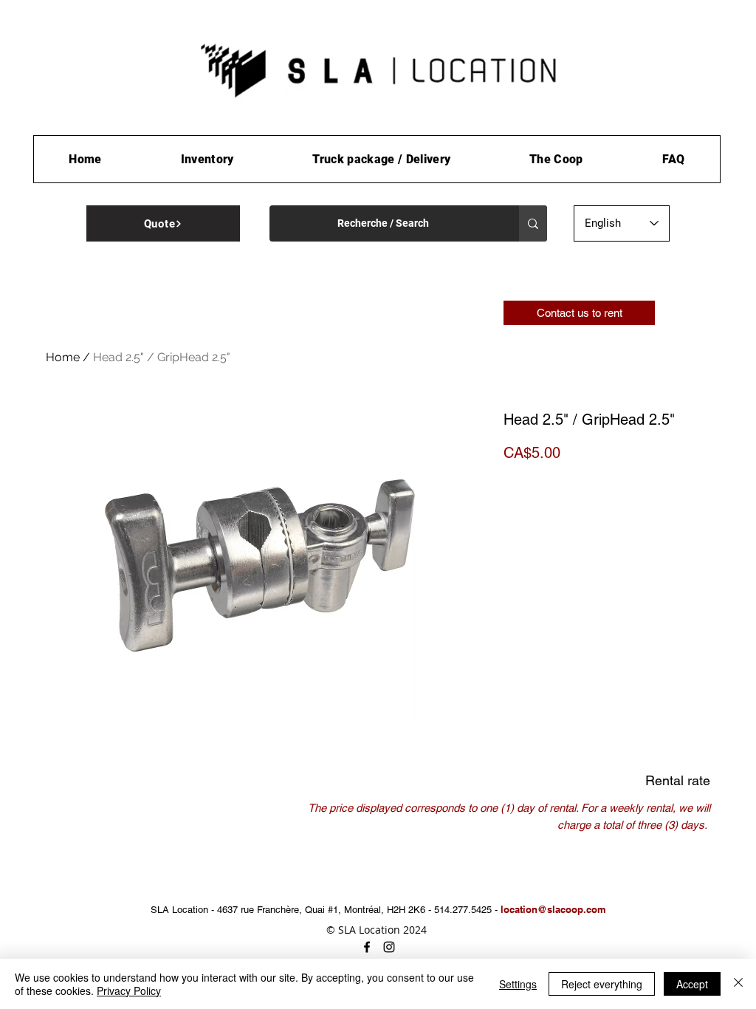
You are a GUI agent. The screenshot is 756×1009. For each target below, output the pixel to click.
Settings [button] (518, 983)
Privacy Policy (129, 990)
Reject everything (601, 983)
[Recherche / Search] (533, 223)
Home (63, 357)
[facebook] (367, 947)
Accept (692, 983)
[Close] (738, 984)
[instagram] (389, 947)
